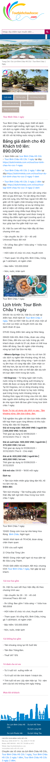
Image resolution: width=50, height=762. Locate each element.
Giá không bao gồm (37, 97)
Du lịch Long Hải (34, 729)
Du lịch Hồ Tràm (34, 724)
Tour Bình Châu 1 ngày (18, 569)
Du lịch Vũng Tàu (35, 733)
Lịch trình (7, 97)
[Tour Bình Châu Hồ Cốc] (25, 49)
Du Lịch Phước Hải (14, 733)
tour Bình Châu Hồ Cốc (30, 156)
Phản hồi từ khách (10, 110)
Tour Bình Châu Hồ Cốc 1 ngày (19, 159)
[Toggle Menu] (46, 36)
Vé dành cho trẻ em (11, 103)
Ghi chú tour (27, 103)
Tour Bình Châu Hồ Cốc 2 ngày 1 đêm (22, 170)
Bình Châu (14, 534)
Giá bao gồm (20, 97)
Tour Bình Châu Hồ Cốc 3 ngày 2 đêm (22, 181)
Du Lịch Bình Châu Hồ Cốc (16, 725)
